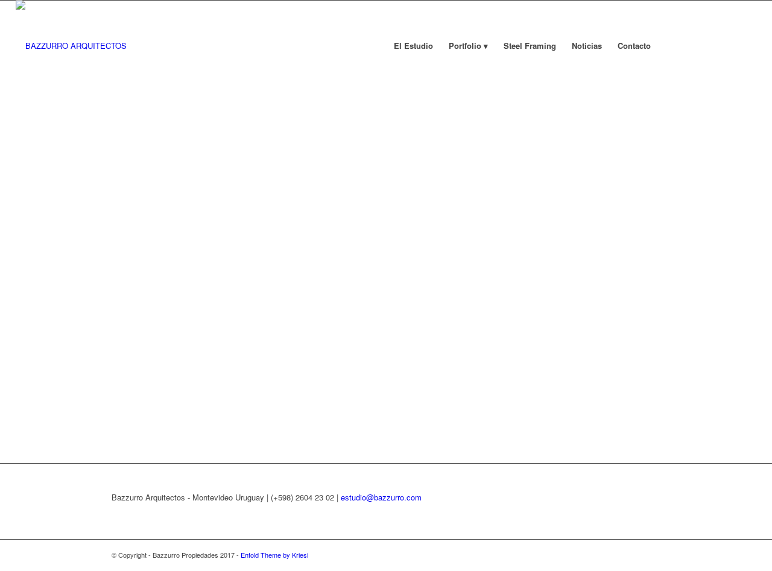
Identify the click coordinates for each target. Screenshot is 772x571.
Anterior (27, 231)
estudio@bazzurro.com (381, 497)
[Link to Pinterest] (747, 45)
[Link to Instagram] (711, 45)
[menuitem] (413, 46)
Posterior (745, 231)
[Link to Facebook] (693, 45)
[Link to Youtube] (729, 45)
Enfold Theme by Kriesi (274, 555)
